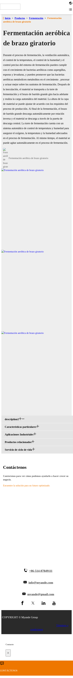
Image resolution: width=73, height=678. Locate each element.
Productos (20, 18)
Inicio (8, 18)
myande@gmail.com (40, 594)
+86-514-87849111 (40, 571)
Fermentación (36, 18)
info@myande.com (41, 582)
